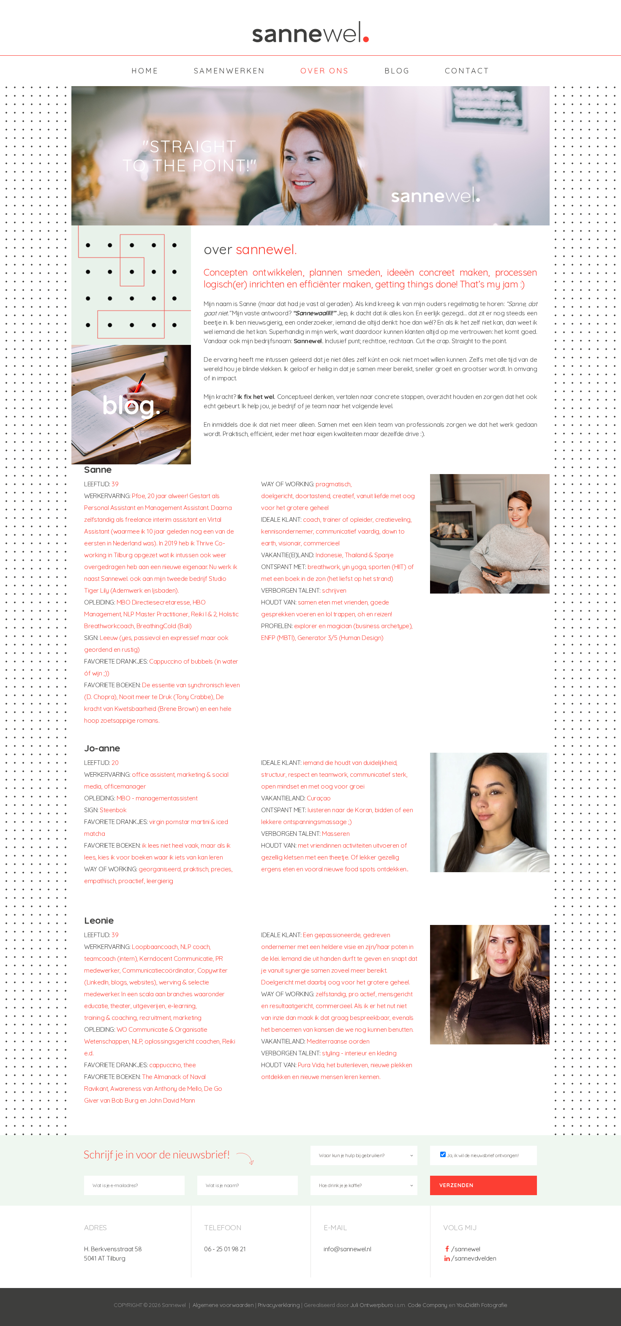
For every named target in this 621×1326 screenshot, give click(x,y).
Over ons (324, 71)
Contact (467, 71)
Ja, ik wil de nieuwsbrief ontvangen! (482, 1155)
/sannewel (465, 1249)
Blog (397, 71)
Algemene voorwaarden (223, 1305)
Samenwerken (229, 71)
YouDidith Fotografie (482, 1305)
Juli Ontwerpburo (371, 1305)
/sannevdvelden (473, 1258)
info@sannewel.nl (347, 1249)
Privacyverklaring (279, 1305)
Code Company (427, 1305)
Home (144, 71)
